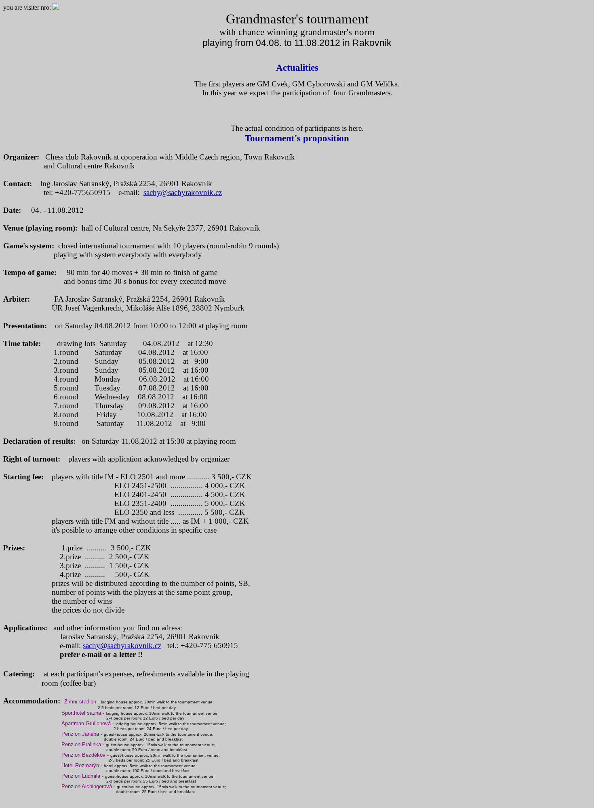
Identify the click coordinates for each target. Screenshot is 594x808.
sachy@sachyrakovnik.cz (182, 192)
